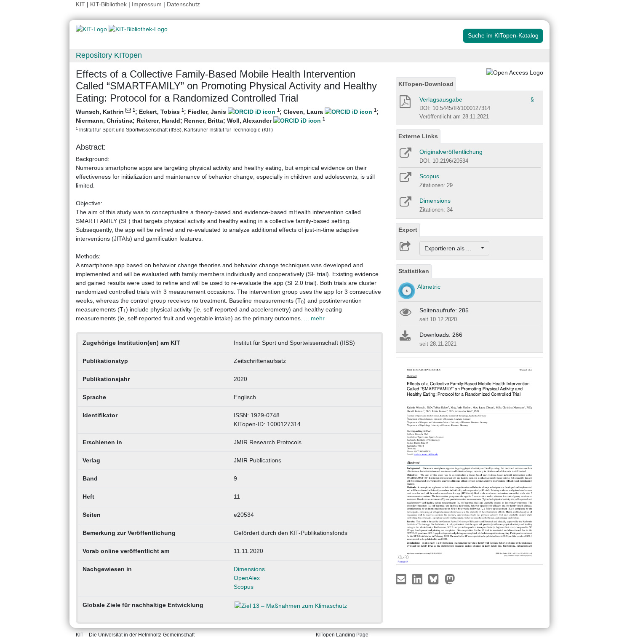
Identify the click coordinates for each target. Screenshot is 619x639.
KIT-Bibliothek (109, 4)
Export (407, 229)
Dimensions (249, 569)
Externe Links (418, 136)
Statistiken (413, 271)
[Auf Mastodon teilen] (450, 578)
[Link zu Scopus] (404, 180)
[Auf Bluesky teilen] (435, 578)
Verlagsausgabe (440, 99)
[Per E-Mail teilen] (402, 578)
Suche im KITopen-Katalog (503, 35)
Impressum (147, 4)
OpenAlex (247, 578)
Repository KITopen (109, 55)
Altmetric (428, 286)
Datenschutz (183, 4)
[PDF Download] (404, 104)
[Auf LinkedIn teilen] (418, 578)
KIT (80, 4)
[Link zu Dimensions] (404, 204)
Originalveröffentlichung (451, 151)
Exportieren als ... (452, 248)
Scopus (243, 586)
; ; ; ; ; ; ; (227, 119)
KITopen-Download (426, 84)
